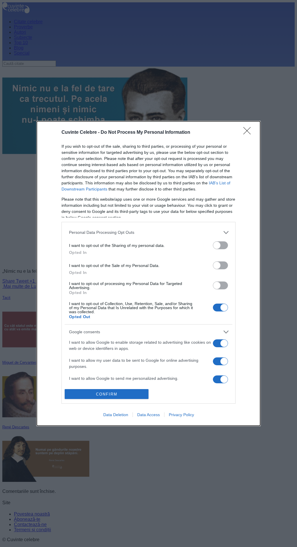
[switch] (220, 245)
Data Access (148, 414)
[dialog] (148, 273)
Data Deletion (115, 414)
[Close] (248, 132)
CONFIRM (106, 394)
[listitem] (148, 232)
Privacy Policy (181, 414)
